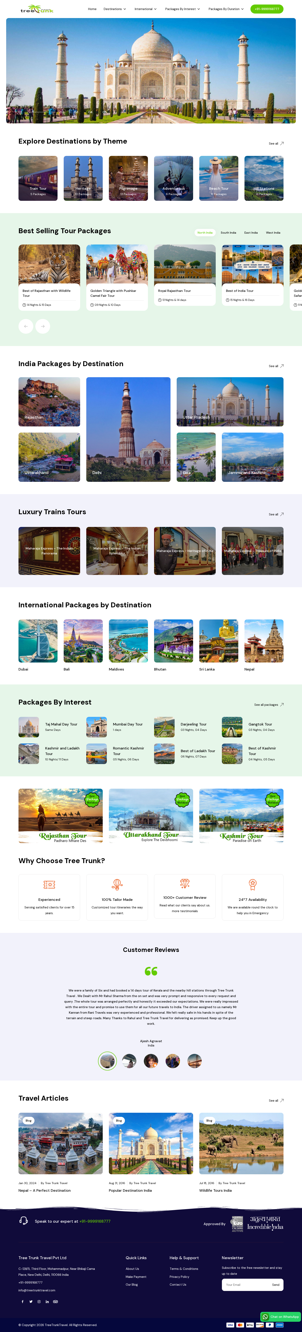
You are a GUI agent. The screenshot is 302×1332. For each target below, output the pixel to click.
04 (90, 112)
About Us (132, 1269)
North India (205, 232)
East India (251, 232)
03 (76, 112)
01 (20, 112)
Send (275, 1285)
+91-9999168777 (267, 9)
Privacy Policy (179, 1277)
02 (62, 112)
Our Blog (132, 1285)
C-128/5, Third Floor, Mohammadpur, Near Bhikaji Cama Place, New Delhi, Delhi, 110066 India (56, 1272)
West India (273, 232)
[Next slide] (42, 326)
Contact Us (178, 1285)
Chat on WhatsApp (285, 1317)
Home (92, 9)
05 (105, 112)
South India (228, 232)
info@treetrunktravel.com (36, 1290)
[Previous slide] (25, 326)
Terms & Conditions (184, 1269)
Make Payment (136, 1277)
